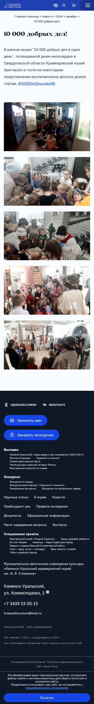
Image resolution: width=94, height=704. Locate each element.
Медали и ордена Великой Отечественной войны (37, 545)
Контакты (60, 524)
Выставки (11, 449)
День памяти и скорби (63, 549)
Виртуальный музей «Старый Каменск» (32, 539)
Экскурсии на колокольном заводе (61, 488)
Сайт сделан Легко (47, 666)
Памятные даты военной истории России (33, 464)
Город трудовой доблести (75, 539)
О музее (40, 497)
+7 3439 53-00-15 (21, 603)
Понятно (47, 698)
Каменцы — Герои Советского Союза (53, 542)
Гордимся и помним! (48, 458)
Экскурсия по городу (21, 481)
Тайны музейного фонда (23, 552)
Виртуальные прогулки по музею (28, 468)
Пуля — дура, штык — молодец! (27, 549)
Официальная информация (48, 515)
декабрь (71, 16)
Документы (12, 515)
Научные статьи (16, 497)
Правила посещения (52, 506)
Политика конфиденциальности (65, 662)
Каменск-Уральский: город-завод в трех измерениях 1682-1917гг (47, 454)
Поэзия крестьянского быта (25, 461)
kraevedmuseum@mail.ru (23, 613)
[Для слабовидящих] (55, 5)
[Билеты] (74, 5)
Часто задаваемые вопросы (25, 524)
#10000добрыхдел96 (36, 83)
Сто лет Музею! (18, 542)
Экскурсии (12, 476)
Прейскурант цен (17, 506)
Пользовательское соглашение (28, 662)
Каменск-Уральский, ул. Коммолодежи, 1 (26, 589)
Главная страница (27, 16)
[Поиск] (64, 5)
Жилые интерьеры (20, 458)
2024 (59, 16)
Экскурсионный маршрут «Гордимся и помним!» (37, 485)
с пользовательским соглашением (54, 686)
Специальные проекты (21, 534)
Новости (47, 16)
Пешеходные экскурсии (23, 488)
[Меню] (87, 5)
